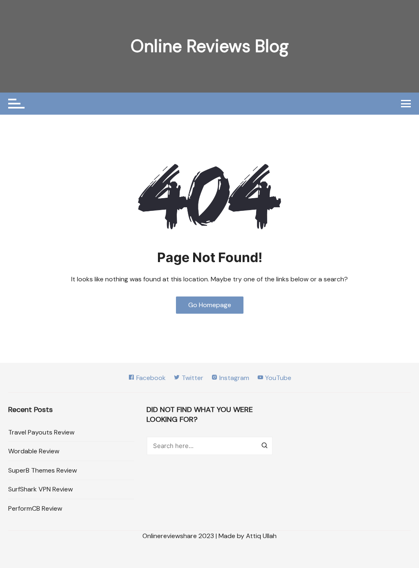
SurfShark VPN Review (40, 489)
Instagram (233, 377)
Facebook (150, 377)
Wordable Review (33, 451)
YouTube (277, 377)
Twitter (191, 377)
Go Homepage (209, 305)
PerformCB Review (35, 508)
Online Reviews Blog (210, 46)
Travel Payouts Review (41, 432)
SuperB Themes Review (42, 470)
